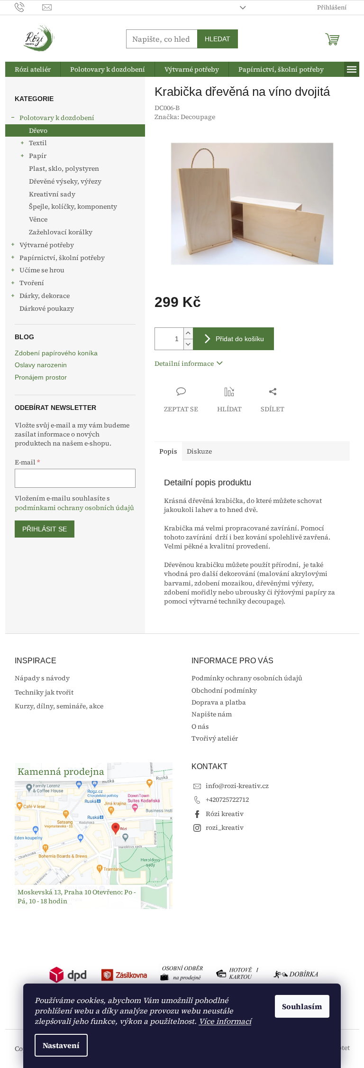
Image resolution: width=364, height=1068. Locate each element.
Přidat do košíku (240, 339)
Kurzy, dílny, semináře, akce (59, 706)
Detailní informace (184, 363)
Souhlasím (302, 1006)
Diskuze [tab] (199, 451)
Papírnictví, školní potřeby (62, 257)
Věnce (38, 219)
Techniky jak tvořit (44, 692)
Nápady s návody (42, 678)
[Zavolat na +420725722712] (29, 7)
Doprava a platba (218, 702)
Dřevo (38, 130)
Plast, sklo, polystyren (64, 168)
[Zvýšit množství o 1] (188, 333)
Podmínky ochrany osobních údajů (246, 678)
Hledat (217, 39)
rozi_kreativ (225, 827)
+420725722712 (227, 799)
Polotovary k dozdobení (56, 117)
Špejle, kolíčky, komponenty (73, 206)
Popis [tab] (168, 451)
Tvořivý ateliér (214, 738)
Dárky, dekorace (44, 295)
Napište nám (211, 714)
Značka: (185, 116)
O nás (200, 726)
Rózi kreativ (225, 813)
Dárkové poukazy (46, 308)
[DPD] (68, 974)
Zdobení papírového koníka (56, 353)
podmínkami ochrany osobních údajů (74, 507)
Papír (37, 155)
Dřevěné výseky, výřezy (65, 181)
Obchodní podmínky (224, 690)
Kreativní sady (52, 194)
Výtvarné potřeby (46, 245)
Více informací (225, 1021)
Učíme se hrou (41, 270)
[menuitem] (32, 69)
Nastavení (61, 1045)
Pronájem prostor (41, 377)
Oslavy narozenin (41, 365)
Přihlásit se (44, 529)
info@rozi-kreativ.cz (237, 785)
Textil (38, 143)
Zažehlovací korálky (60, 232)
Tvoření (31, 283)
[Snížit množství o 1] (188, 344)
